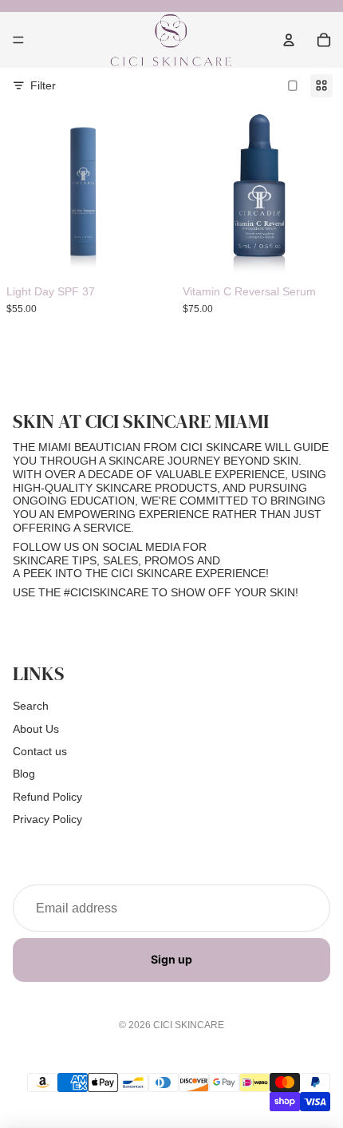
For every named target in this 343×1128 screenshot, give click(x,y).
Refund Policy (47, 796)
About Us (36, 728)
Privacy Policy (47, 819)
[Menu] (18, 40)
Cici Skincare (188, 1025)
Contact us (40, 751)
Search (31, 705)
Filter (43, 85)
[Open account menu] (288, 39)
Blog (24, 773)
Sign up (171, 959)
